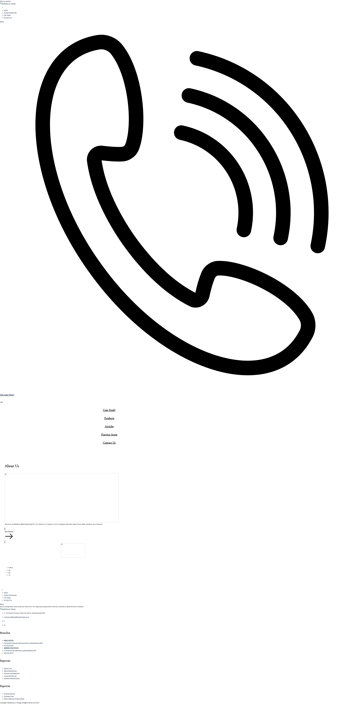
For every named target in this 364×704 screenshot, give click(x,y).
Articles (109, 426)
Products (109, 418)
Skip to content (5, 1)
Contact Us (109, 442)
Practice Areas (109, 434)
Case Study (109, 410)
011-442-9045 (7, 394)
